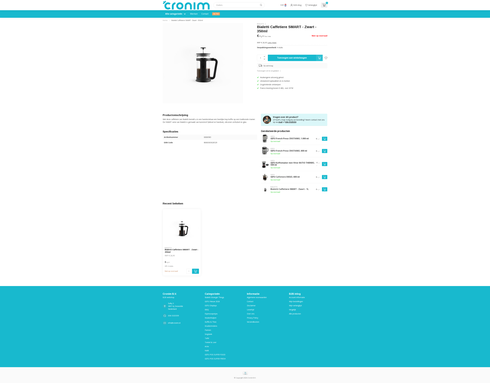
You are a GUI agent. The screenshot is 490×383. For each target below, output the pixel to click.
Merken (194, 14)
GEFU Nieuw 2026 (212, 301)
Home (165, 20)
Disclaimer (251, 305)
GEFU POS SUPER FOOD (215, 354)
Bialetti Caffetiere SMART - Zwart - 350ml (187, 20)
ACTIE (216, 14)
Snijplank (208, 334)
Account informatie (297, 297)
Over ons (250, 313)
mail (280, 122)
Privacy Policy (252, 318)
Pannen (208, 330)
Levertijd (250, 309)
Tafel (207, 338)
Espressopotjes (211, 313)
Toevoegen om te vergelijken (268, 71)
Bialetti (260, 24)
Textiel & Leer (210, 342)
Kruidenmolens (211, 326)
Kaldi (207, 350)
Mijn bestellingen (296, 301)
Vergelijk (292, 309)
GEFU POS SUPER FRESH (215, 358)
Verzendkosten (253, 322)
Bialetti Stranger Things (214, 297)
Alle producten (295, 313)
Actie (207, 346)
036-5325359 (290, 122)
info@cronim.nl (174, 323)
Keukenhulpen (210, 318)
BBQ (207, 309)
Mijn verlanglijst (295, 305)
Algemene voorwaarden (257, 297)
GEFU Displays (211, 305)
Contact (205, 14)
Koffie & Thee (210, 322)
